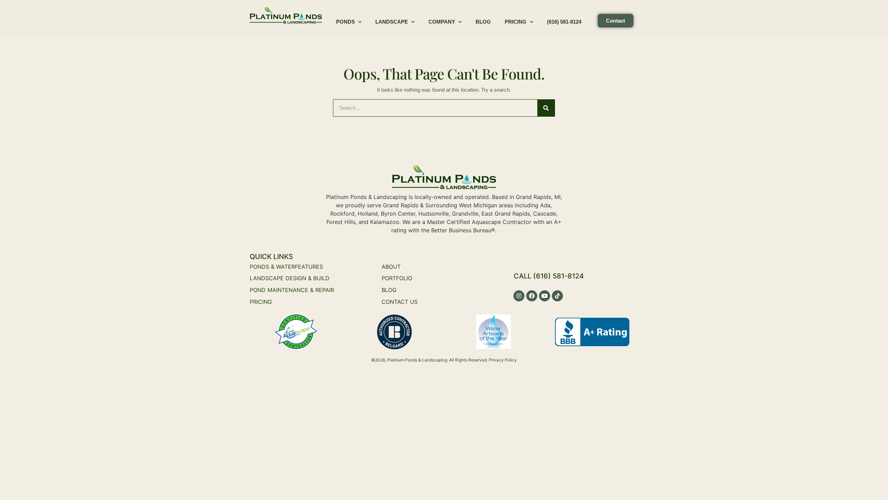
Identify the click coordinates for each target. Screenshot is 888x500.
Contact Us (400, 301)
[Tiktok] (557, 295)
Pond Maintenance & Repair (292, 289)
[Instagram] (518, 295)
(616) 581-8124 (564, 22)
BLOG (389, 289)
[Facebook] (531, 295)
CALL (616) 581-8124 (549, 276)
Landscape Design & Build (290, 278)
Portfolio (397, 278)
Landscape (391, 22)
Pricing (516, 22)
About (391, 266)
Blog (483, 22)
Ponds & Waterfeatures (286, 266)
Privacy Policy (503, 359)
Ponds (345, 22)
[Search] (546, 108)
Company (441, 22)
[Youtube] (544, 295)
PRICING (261, 301)
